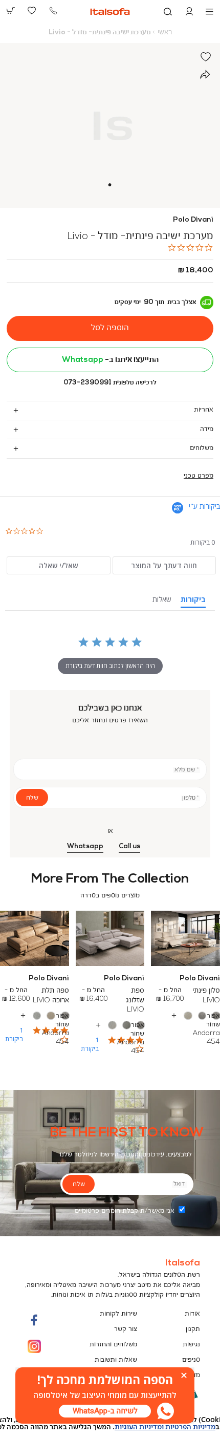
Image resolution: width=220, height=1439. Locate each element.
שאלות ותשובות (116, 1360)
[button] (189, 12)
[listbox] (110, 1025)
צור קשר (125, 1329)
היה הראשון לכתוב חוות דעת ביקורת (110, 665)
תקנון (193, 1329)
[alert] (110, 1423)
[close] (184, 1375)
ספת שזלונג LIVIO (135, 1000)
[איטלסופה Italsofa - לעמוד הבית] (110, 11)
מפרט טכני (198, 475)
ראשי (165, 32)
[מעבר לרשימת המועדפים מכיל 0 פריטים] (32, 11)
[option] (216, 1016)
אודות (192, 1314)
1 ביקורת (90, 1044)
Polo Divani (193, 220)
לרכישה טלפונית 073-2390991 (110, 382)
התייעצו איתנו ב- (110, 360)
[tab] (110, 410)
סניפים (191, 1360)
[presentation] (105, 1411)
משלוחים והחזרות (113, 1344)
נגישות (191, 1344)
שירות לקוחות (118, 1314)
